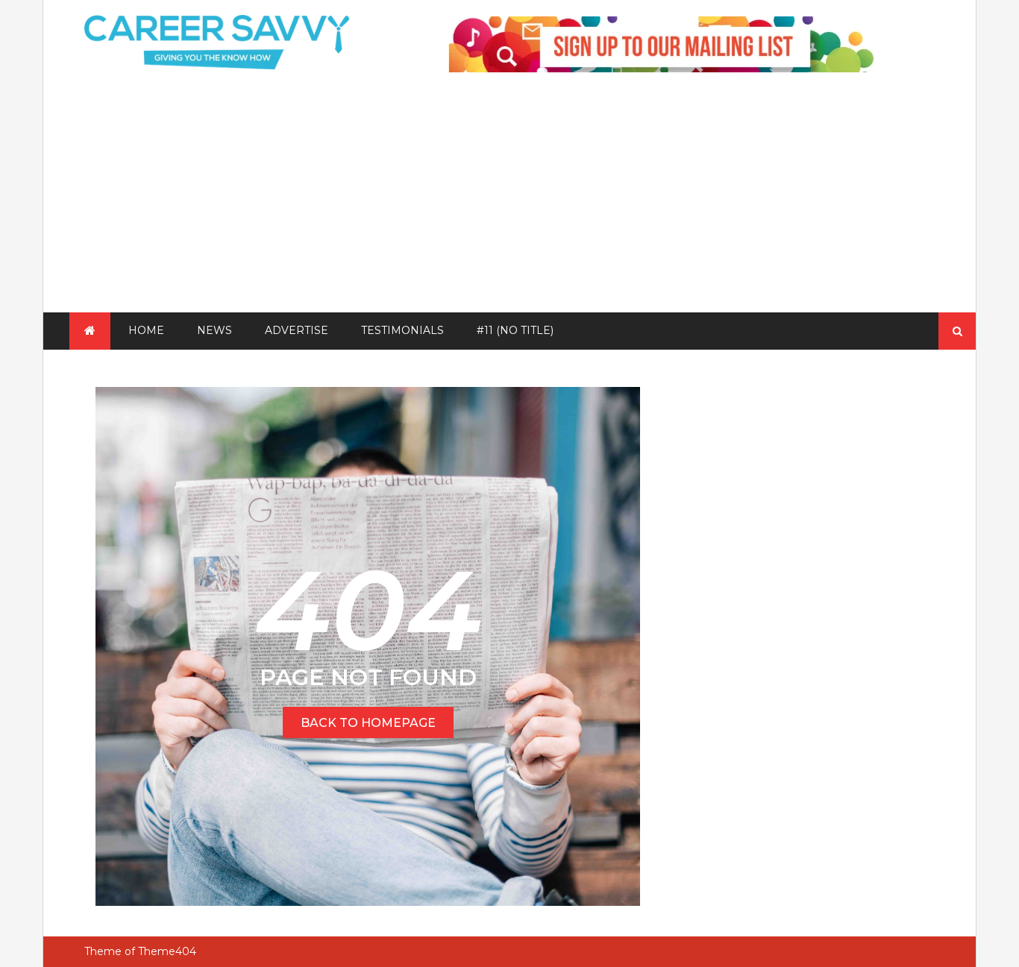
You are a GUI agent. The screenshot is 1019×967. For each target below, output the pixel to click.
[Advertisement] (509, 200)
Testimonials (402, 330)
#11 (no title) (515, 330)
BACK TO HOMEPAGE (368, 723)
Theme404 (167, 951)
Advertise (296, 330)
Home (146, 330)
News (214, 330)
